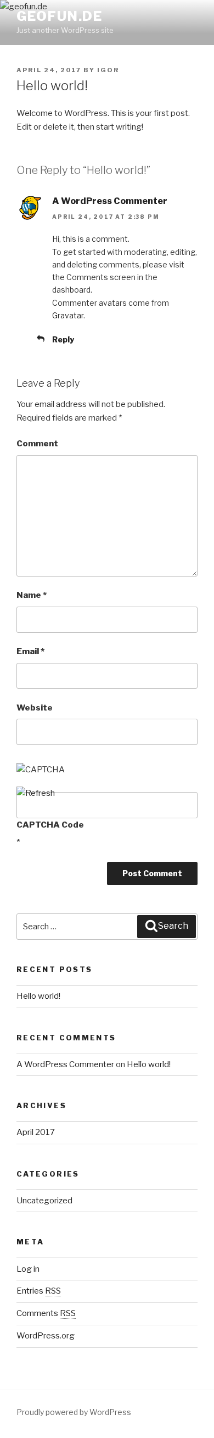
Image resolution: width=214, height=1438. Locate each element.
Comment (37, 444)
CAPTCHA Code (50, 825)
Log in (28, 1269)
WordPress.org (45, 1336)
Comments (46, 1313)
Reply (63, 339)
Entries (38, 1291)
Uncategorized (44, 1201)
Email (30, 651)
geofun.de (59, 16)
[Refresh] (35, 793)
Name (31, 595)
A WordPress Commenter (109, 201)
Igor (108, 70)
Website (34, 708)
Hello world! (38, 996)
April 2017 (35, 1132)
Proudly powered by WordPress (73, 1412)
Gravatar (67, 315)
